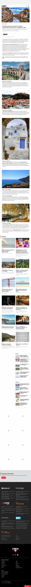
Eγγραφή (3, 477)
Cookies (3, 577)
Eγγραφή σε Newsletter (5, 571)
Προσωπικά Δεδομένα (5, 573)
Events (2, 567)
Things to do (3, 563)
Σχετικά (4, 236)
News (3, 23)
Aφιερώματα (18, 565)
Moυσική (3, 564)
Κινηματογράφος (4, 565)
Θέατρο (3, 566)
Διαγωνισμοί (18, 566)
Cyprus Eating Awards (19, 567)
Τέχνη (17, 562)
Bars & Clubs (3, 562)
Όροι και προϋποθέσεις (5, 572)
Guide (6, 23)
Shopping (17, 563)
